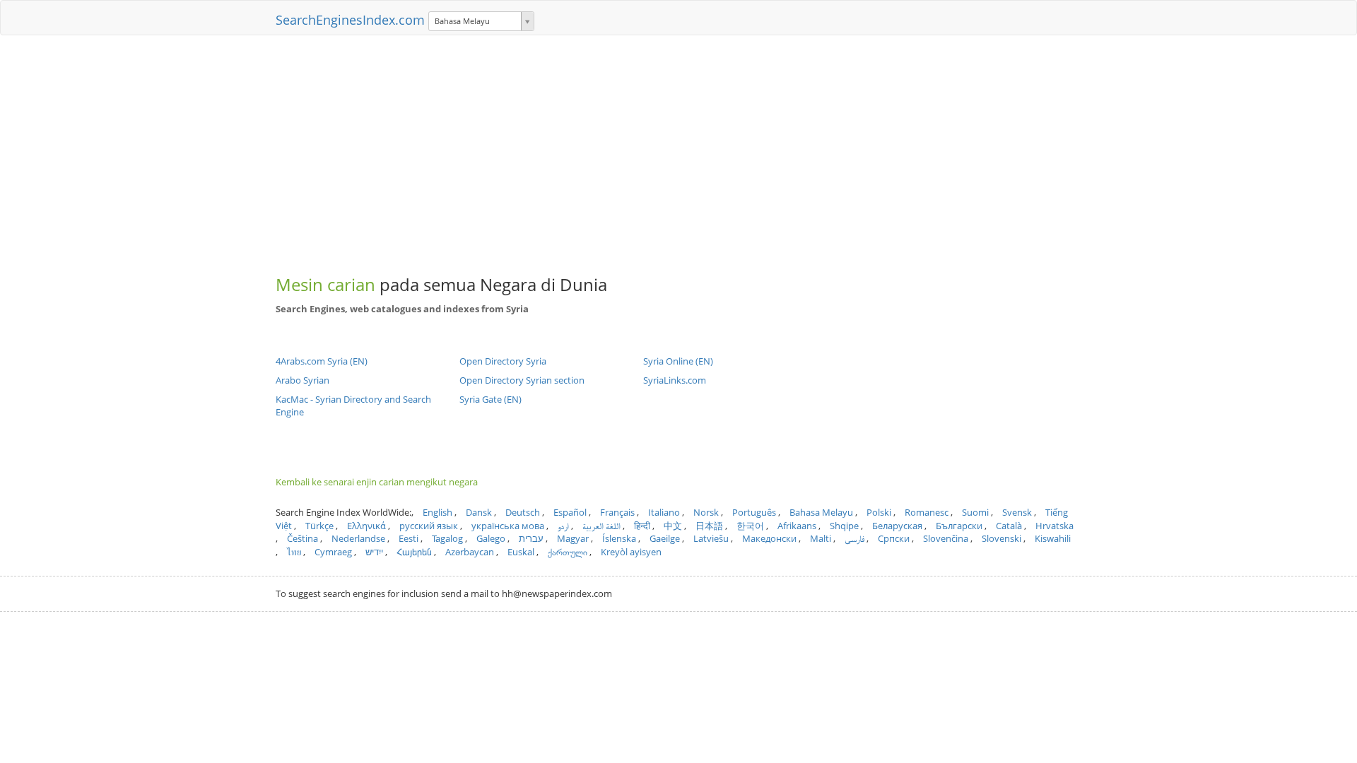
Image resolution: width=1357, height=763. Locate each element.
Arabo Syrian (302, 380)
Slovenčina (945, 538)
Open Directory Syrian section (521, 380)
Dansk (479, 512)
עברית (531, 538)
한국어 (750, 525)
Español (570, 512)
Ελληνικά (366, 525)
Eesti (408, 538)
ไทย (294, 551)
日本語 (709, 525)
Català (1009, 525)
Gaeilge (665, 538)
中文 (673, 525)
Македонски (769, 538)
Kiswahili (1053, 538)
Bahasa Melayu (821, 512)
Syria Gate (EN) (490, 399)
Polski (879, 512)
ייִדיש (374, 551)
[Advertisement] (678, 148)
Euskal (520, 551)
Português (754, 512)
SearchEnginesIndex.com (350, 19)
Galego (490, 538)
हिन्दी (642, 525)
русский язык (428, 525)
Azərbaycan (469, 551)
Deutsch (522, 512)
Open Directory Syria (502, 361)
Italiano (664, 512)
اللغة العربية (601, 525)
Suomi (975, 512)
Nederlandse (358, 538)
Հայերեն (414, 551)
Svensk (1017, 512)
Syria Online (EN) (678, 361)
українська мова (507, 525)
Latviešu (711, 538)
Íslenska (619, 538)
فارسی (854, 538)
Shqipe (844, 525)
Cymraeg (333, 551)
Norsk (706, 512)
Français (617, 512)
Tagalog (447, 538)
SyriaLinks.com (674, 380)
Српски (894, 538)
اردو (563, 525)
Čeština (302, 538)
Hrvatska (1054, 525)
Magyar (573, 538)
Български (959, 525)
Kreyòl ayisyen (631, 551)
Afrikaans (796, 525)
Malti (820, 538)
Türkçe (319, 525)
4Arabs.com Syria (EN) (322, 361)
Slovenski (1001, 538)
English (437, 512)
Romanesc (926, 512)
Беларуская (897, 525)
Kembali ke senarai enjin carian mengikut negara (377, 481)
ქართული (567, 551)
